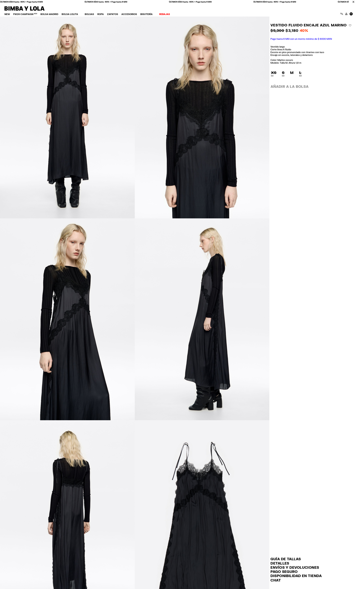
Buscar (341, 14)
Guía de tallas (285, 559)
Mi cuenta (346, 14)
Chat (275, 580)
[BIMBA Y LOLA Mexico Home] (24, 10)
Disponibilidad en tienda (296, 576)
